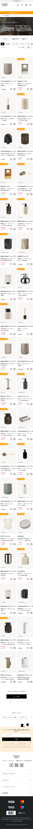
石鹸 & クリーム (26, 39)
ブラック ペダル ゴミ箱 (9, 717)
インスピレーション (8, 787)
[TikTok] (21, 765)
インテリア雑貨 (5, 15)
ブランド (23, 44)
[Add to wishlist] (11, 89)
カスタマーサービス (8, 774)
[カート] (26, 5)
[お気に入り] (22, 5)
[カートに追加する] (14, 89)
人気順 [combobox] (22, 47)
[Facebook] (11, 765)
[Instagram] (16, 765)
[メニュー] (30, 5)
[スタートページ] (4, 4)
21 (17, 702)
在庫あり (8, 44)
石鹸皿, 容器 (15, 39)
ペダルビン (5, 39)
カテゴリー (16, 44)
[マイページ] (18, 5)
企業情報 (5, 793)
